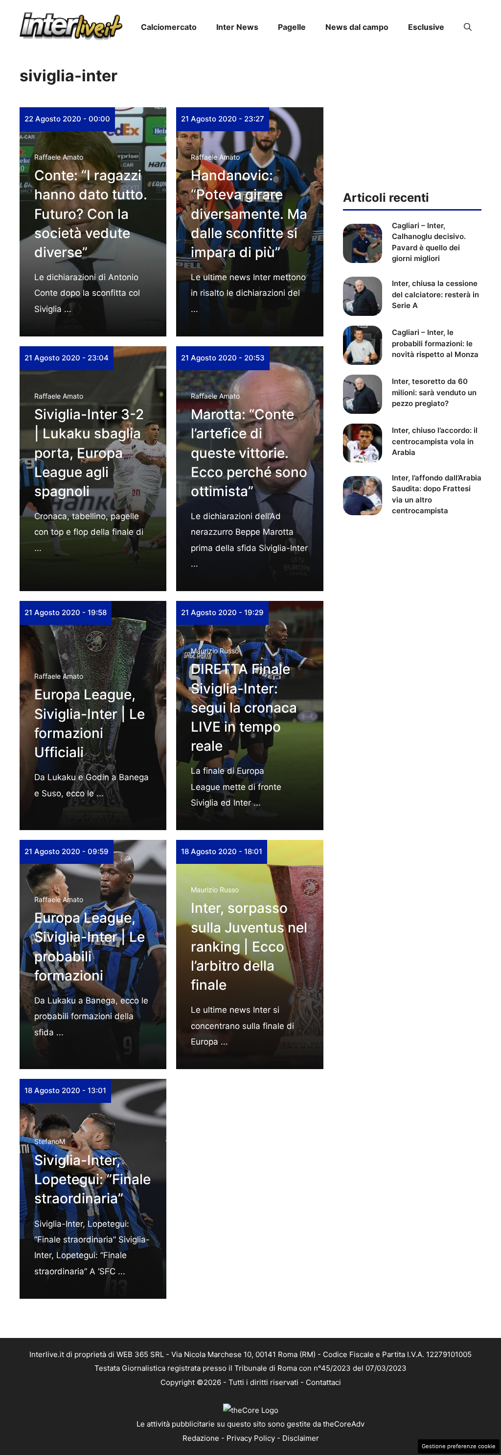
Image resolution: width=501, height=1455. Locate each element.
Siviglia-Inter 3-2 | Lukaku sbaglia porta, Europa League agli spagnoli (89, 453)
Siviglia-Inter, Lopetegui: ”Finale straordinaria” (92, 1179)
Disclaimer (300, 1438)
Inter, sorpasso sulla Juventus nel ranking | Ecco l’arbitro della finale (249, 946)
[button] (467, 27)
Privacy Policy (251, 1438)
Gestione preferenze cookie (459, 1446)
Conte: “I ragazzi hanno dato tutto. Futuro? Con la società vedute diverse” (90, 214)
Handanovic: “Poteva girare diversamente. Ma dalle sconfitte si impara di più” (249, 214)
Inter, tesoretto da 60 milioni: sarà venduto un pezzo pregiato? (434, 392)
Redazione (200, 1438)
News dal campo (356, 27)
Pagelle (292, 27)
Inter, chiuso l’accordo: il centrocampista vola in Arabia (435, 441)
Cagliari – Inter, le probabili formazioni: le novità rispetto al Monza (435, 343)
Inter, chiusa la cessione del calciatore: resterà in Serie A (435, 294)
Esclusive (426, 27)
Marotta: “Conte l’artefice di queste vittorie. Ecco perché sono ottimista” (249, 453)
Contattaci (323, 1382)
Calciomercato (169, 27)
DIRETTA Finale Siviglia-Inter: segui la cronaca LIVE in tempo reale (244, 707)
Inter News (237, 27)
